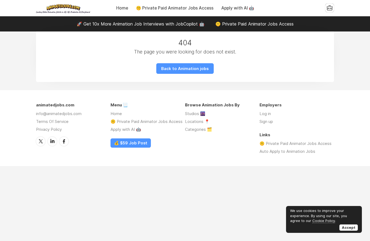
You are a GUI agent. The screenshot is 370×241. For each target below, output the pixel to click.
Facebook (64, 141)
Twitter (40, 141)
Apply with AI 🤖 (237, 8)
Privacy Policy (49, 129)
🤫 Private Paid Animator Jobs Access (174, 8)
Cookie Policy (323, 220)
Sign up (266, 121)
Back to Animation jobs (185, 68)
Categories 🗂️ (198, 129)
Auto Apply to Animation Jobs (287, 151)
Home (122, 8)
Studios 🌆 (195, 113)
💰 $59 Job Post (130, 143)
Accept (348, 227)
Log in (265, 113)
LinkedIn (52, 141)
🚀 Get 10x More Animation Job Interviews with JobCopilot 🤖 (141, 24)
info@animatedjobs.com (59, 113)
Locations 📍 (197, 121)
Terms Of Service (52, 121)
